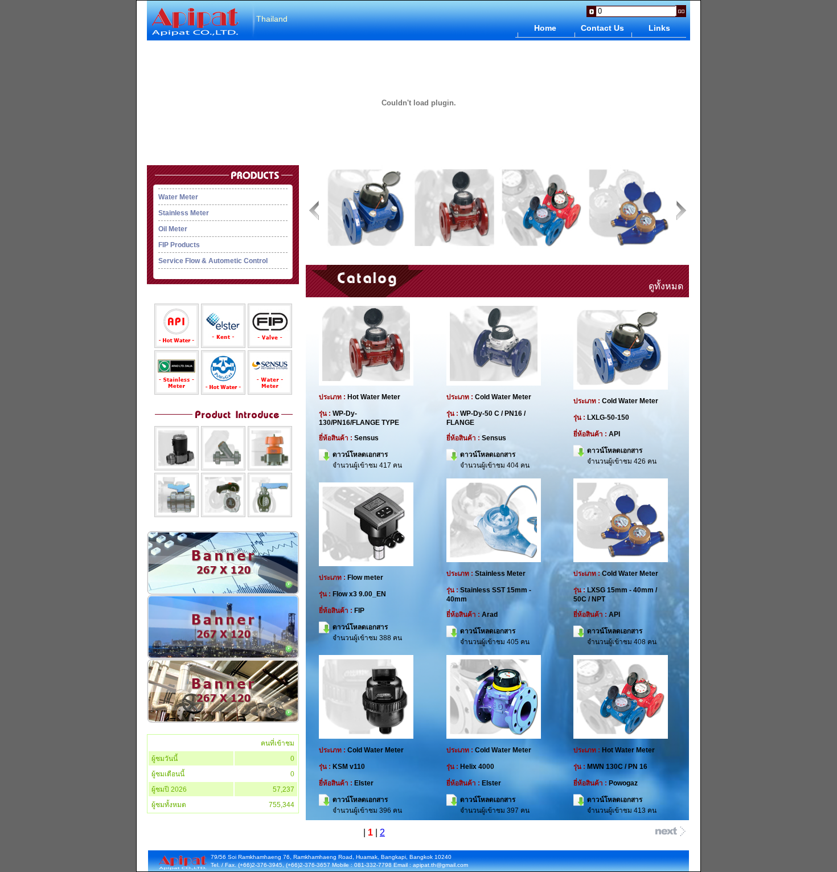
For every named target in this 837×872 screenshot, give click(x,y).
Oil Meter (172, 229)
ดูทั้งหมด (666, 286)
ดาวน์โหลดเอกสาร (360, 454)
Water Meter (178, 197)
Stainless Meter (183, 213)
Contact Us (602, 27)
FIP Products (179, 245)
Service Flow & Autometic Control (213, 261)
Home (545, 27)
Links (659, 27)
